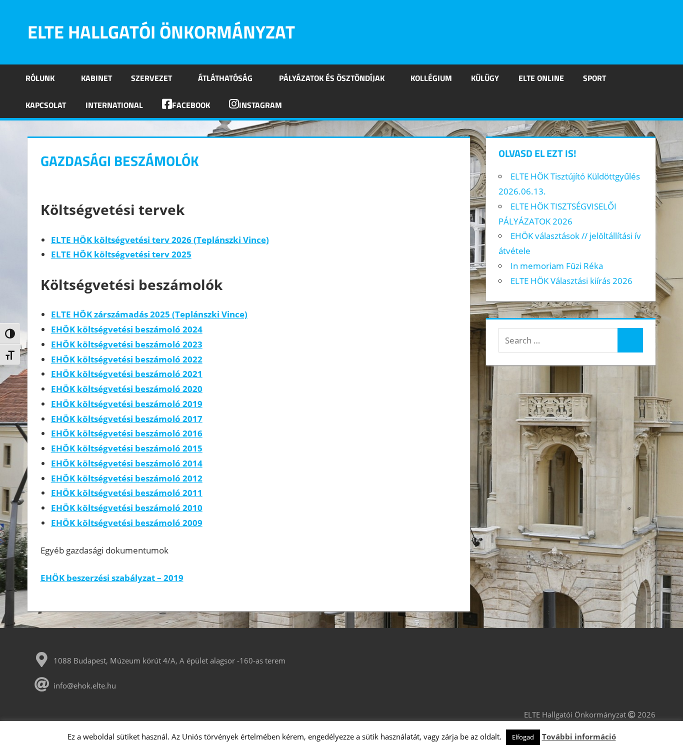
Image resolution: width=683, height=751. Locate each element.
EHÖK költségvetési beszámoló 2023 (126, 344)
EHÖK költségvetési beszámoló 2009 (126, 522)
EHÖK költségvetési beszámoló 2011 (126, 492)
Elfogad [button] (523, 737)
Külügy (485, 78)
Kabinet (96, 78)
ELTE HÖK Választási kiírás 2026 (571, 280)
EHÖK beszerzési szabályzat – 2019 (112, 578)
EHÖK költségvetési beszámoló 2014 (126, 463)
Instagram (260, 105)
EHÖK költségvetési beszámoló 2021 (126, 374)
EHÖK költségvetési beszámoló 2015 (126, 448)
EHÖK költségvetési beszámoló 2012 (126, 478)
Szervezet (151, 78)
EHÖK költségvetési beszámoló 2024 (126, 329)
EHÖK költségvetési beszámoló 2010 (126, 508)
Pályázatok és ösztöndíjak (331, 78)
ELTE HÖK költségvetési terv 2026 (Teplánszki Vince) (160, 240)
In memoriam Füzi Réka (556, 266)
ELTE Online (541, 78)
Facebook (191, 105)
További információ (579, 737)
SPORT (594, 78)
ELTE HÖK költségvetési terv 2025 (121, 254)
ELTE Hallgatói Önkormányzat (161, 32)
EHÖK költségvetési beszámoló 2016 (126, 433)
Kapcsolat (46, 105)
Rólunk (40, 78)
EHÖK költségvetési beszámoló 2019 (126, 404)
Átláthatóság (225, 78)
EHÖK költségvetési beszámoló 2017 (126, 418)
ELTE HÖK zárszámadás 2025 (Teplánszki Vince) (149, 314)
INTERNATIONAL (114, 105)
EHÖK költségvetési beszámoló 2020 (126, 388)
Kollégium (431, 78)
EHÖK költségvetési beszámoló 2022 (126, 359)
